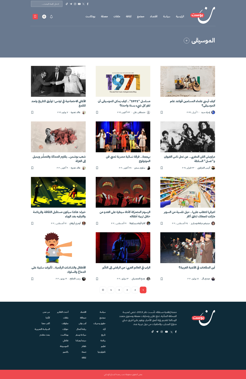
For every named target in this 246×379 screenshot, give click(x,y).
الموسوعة (64, 346)
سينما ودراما (81, 340)
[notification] (51, 17)
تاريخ (103, 334)
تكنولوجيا (102, 352)
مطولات (65, 323)
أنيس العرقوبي (203, 168)
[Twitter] (83, 4)
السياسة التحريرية (42, 329)
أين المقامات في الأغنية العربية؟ (197, 267)
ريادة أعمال (81, 329)
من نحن (46, 312)
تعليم (103, 346)
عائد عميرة (75, 112)
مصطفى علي (139, 112)
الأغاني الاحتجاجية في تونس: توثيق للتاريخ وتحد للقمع (58, 103)
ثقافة (128, 16)
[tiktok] (153, 332)
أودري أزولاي (74, 223)
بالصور (65, 352)
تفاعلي (65, 340)
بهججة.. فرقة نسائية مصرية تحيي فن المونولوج (128, 158)
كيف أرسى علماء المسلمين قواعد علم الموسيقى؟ (192, 103)
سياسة (166, 16)
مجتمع (140, 16)
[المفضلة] (35, 16)
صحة (84, 352)
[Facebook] (88, 4)
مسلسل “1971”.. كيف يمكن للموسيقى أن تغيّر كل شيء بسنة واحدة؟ (124, 103)
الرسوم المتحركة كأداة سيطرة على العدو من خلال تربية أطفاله (125, 214)
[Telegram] (71, 4)
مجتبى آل (206, 278)
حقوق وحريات (99, 323)
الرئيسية (180, 16)
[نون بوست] (202, 16)
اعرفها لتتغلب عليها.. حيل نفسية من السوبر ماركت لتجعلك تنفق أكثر (189, 214)
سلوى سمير (139, 168)
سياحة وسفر (81, 334)
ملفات (116, 16)
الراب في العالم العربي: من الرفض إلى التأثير (126, 267)
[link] (186, 40)
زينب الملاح (75, 278)
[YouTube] (79, 4)
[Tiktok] (67, 4)
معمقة (104, 16)
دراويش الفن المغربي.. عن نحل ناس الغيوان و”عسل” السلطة (189, 158)
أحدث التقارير (62, 312)
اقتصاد (153, 16)
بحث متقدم (45, 334)
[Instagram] (75, 4)
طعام (84, 346)
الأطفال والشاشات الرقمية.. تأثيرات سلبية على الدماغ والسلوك (58, 269)
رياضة (103, 340)
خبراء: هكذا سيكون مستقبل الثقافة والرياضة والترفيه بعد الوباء (59, 214)
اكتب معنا (46, 323)
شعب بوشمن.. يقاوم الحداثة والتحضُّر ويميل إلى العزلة (59, 158)
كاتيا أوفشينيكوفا (137, 223)
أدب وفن (82, 323)
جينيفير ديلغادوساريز (200, 223)
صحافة (83, 317)
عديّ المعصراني (138, 278)
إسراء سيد (205, 112)
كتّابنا (48, 317)
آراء (104, 329)
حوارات (65, 329)
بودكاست (90, 16)
